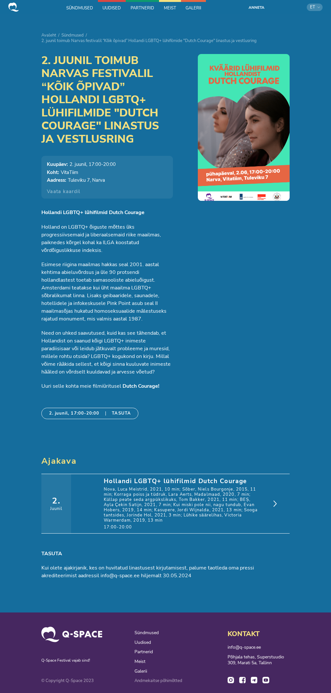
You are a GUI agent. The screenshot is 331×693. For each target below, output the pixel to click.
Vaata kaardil (63, 192)
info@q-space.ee (244, 647)
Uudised (142, 642)
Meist (139, 662)
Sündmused (72, 35)
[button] (315, 7)
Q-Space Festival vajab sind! (65, 660)
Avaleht (48, 35)
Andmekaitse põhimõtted (158, 681)
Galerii (140, 671)
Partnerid (143, 652)
